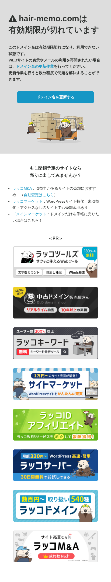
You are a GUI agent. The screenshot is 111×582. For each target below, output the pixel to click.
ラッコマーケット (27, 201)
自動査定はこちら (39, 195)
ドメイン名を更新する (55, 97)
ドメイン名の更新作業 (35, 66)
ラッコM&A (22, 188)
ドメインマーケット (29, 214)
